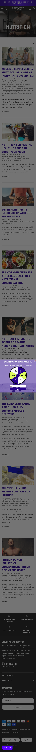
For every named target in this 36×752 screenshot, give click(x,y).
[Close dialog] (35, 360)
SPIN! (18, 389)
